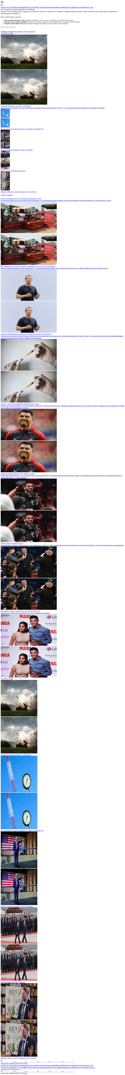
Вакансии (27, 1068)
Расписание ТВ (6, 1068)
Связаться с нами (18, 1068)
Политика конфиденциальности (60, 1068)
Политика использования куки (83, 1068)
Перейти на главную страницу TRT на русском (18, 32)
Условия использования (39, 1068)
